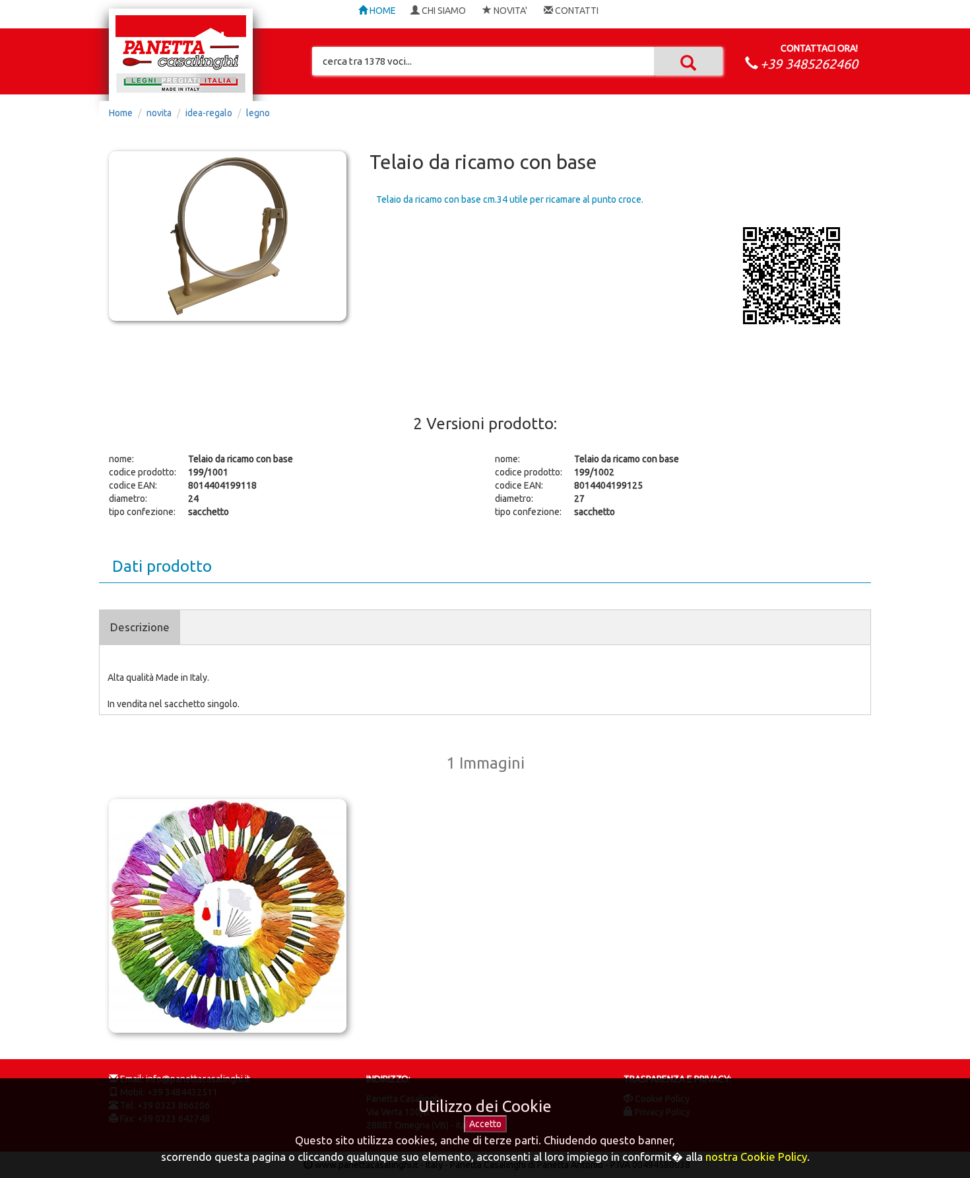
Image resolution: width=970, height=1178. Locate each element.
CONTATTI (575, 10)
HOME (382, 10)
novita (159, 113)
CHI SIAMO (443, 10)
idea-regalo (208, 113)
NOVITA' (509, 10)
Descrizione (140, 627)
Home (121, 113)
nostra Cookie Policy (756, 1156)
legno (258, 113)
